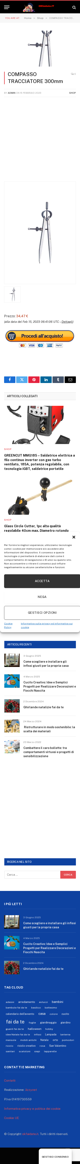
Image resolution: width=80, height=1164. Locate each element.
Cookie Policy (8, 625)
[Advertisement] (40, 141)
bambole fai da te (16, 1007)
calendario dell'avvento (20, 1013)
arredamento (26, 1002)
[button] (74, 537)
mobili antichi (28, 1040)
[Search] (74, 7)
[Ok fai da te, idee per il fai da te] (40, 7)
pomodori (68, 1040)
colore (54, 1014)
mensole (11, 1040)
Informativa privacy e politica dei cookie (32, 1108)
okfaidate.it (30, 1134)
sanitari (10, 1051)
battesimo (51, 1007)
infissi (37, 1034)
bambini (57, 1002)
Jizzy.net (31, 1089)
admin (11, 93)
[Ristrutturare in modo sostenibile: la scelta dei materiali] (12, 726)
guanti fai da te (15, 1029)
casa (42, 1014)
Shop (72, 93)
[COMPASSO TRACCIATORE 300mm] (40, 49)
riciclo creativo (26, 1045)
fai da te (15, 1021)
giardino (66, 1022)
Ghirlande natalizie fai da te (43, 707)
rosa (42, 1045)
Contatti (9, 1080)
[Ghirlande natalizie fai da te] (12, 706)
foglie (32, 1022)
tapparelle (50, 1051)
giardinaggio (48, 1022)
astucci (43, 1002)
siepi (37, 1051)
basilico (36, 1007)
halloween (34, 1028)
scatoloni (24, 1051)
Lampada (50, 1034)
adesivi (10, 1002)
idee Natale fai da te (18, 1034)
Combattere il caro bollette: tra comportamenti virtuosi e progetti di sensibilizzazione (48, 752)
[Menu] (6, 7)
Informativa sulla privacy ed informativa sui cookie (47, 625)
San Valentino (57, 1045)
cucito (65, 1013)
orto (55, 1040)
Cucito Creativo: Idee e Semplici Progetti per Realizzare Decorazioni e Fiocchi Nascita (49, 686)
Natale (44, 1040)
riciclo (9, 1045)
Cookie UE (11, 1118)
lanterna (65, 1034)
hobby (49, 1029)
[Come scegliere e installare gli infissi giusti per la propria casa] (12, 660)
